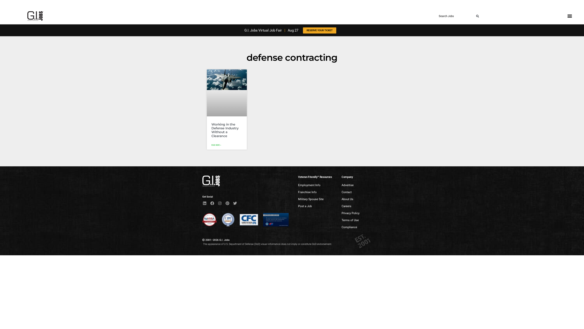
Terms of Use (350, 220)
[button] (477, 16)
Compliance (349, 227)
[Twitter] (235, 203)
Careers (346, 206)
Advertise (348, 185)
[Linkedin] (204, 203)
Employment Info (309, 185)
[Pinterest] (227, 203)
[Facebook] (212, 203)
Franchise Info (307, 192)
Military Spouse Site (311, 199)
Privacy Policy (351, 213)
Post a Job (305, 206)
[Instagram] (220, 203)
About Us (347, 199)
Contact (347, 192)
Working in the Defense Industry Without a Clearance (224, 130)
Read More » (216, 145)
